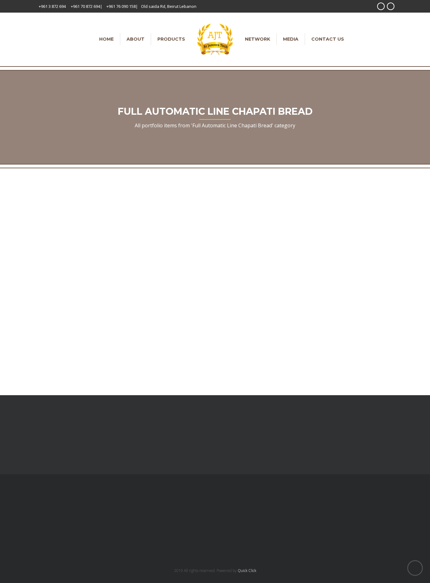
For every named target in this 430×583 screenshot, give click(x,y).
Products (171, 39)
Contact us (327, 39)
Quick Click (247, 570)
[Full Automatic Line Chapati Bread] (54, 251)
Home (106, 39)
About (135, 39)
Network (257, 39)
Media (290, 39)
